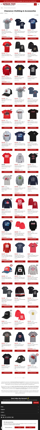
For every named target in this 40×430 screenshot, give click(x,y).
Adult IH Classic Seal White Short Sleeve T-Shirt (32, 323)
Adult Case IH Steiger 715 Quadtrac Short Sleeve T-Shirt (7, 55)
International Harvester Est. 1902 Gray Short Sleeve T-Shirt (6, 345)
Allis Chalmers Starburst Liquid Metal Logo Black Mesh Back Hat (20, 367)
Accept (19, 427)
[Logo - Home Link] (9, 4)
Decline (30, 427)
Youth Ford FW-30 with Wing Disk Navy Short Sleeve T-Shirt (20, 144)
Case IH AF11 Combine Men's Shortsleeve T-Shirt (33, 345)
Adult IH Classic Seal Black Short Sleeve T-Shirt (19, 78)
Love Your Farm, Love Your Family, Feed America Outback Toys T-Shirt (7, 32)
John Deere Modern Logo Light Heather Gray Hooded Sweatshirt (20, 188)
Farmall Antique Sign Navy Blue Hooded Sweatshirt (19, 345)
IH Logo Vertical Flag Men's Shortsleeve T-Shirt (32, 78)
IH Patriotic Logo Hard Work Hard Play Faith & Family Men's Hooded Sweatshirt (19, 234)
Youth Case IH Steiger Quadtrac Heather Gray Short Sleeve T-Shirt (7, 188)
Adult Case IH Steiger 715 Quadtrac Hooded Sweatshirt (7, 78)
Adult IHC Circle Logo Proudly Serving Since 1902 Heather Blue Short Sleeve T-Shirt (33, 100)
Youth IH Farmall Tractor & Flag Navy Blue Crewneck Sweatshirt (6, 212)
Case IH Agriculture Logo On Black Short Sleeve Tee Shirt (33, 122)
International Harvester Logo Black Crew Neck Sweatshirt (20, 278)
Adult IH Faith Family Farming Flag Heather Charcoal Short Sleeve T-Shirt (7, 300)
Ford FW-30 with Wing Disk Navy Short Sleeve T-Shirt (33, 32)
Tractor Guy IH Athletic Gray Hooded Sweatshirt (19, 166)
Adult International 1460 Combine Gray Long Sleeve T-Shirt (33, 367)
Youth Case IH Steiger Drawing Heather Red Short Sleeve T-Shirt (33, 256)
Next (23, 377)
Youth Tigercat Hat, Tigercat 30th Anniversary (6, 323)
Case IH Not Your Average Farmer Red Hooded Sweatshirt (19, 323)
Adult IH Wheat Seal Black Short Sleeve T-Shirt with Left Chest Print (33, 144)
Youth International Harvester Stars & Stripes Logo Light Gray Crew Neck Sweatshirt (33, 278)
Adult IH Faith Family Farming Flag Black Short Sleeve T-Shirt (33, 300)
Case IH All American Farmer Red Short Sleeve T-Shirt (7, 166)
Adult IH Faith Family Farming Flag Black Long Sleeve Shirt (20, 55)
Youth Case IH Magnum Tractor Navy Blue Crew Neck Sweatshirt (33, 188)
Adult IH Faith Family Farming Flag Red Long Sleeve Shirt (33, 212)
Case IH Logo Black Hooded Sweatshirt (32, 234)
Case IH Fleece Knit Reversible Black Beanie (20, 300)
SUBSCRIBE (36, 402)
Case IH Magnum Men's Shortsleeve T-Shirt (6, 367)
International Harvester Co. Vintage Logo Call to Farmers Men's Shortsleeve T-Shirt (20, 256)
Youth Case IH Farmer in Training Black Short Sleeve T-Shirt (33, 166)
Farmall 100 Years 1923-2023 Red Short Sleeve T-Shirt (20, 212)
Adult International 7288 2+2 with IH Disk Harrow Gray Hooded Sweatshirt (7, 144)
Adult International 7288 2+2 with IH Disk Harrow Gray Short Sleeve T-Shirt (20, 122)
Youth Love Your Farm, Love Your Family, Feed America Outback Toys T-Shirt (19, 100)
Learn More (18, 424)
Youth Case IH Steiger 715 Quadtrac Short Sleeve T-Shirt (7, 122)
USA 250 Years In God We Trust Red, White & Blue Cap (7, 278)
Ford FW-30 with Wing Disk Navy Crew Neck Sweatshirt (7, 234)
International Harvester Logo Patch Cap (7, 100)
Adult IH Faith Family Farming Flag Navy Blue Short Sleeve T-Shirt (20, 32)
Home (2, 7)
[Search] (35, 4)
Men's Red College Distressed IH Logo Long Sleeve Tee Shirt (7, 256)
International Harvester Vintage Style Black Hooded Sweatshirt (32, 55)
